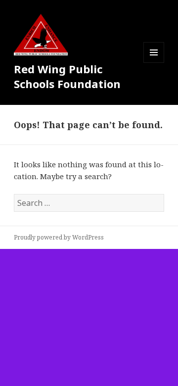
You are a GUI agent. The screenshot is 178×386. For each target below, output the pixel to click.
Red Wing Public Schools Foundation (67, 76)
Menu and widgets (154, 62)
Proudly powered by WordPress (59, 237)
